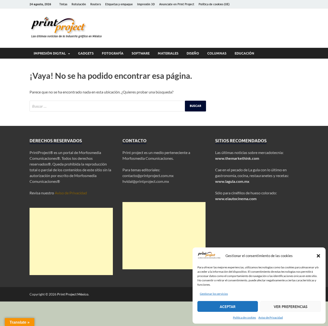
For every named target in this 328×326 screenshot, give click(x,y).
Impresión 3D (146, 4)
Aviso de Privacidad (270, 317)
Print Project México (72, 294)
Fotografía (112, 53)
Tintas (63, 4)
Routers (95, 4)
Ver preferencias (290, 306)
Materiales (168, 53)
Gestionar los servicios (214, 293)
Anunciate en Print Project (176, 4)
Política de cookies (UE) (214, 4)
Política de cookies (244, 317)
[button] (318, 255)
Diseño (193, 53)
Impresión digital (50, 53)
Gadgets (86, 53)
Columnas (216, 53)
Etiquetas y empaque (119, 4)
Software (141, 53)
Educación (244, 53)
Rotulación (79, 4)
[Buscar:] (118, 106)
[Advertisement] (71, 241)
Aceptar (228, 306)
